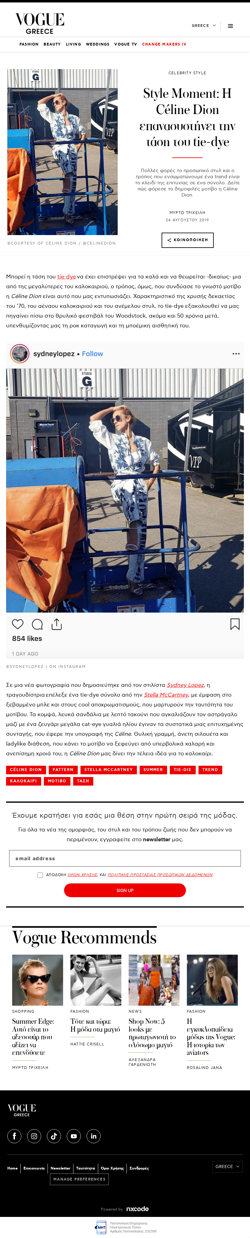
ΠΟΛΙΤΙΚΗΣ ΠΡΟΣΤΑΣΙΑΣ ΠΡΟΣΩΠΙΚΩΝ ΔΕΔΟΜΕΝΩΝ (160, 875)
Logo (66, 1113)
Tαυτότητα (85, 1168)
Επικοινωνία (34, 1168)
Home (12, 1168)
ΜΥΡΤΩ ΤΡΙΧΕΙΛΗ (188, 213)
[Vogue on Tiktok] (54, 1135)
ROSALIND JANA (205, 1068)
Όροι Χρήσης (112, 1168)
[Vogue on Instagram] (34, 1135)
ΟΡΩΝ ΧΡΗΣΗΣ (82, 875)
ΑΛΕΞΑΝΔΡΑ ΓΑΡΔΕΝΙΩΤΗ (142, 1062)
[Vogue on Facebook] (15, 1135)
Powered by (112, 1209)
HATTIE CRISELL (87, 1044)
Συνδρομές (139, 1168)
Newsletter (60, 1168)
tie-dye (66, 277)
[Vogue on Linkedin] (94, 1135)
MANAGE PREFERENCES (79, 1179)
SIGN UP (125, 890)
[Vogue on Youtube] (74, 1135)
